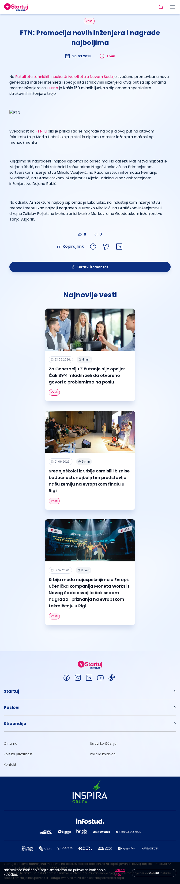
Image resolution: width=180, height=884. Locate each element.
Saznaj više (120, 872)
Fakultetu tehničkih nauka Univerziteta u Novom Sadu (64, 76)
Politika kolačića (103, 754)
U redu (154, 873)
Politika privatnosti (18, 754)
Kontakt (10, 764)
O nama (10, 743)
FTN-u (41, 131)
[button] (90, 691)
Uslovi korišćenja (103, 743)
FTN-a (52, 88)
